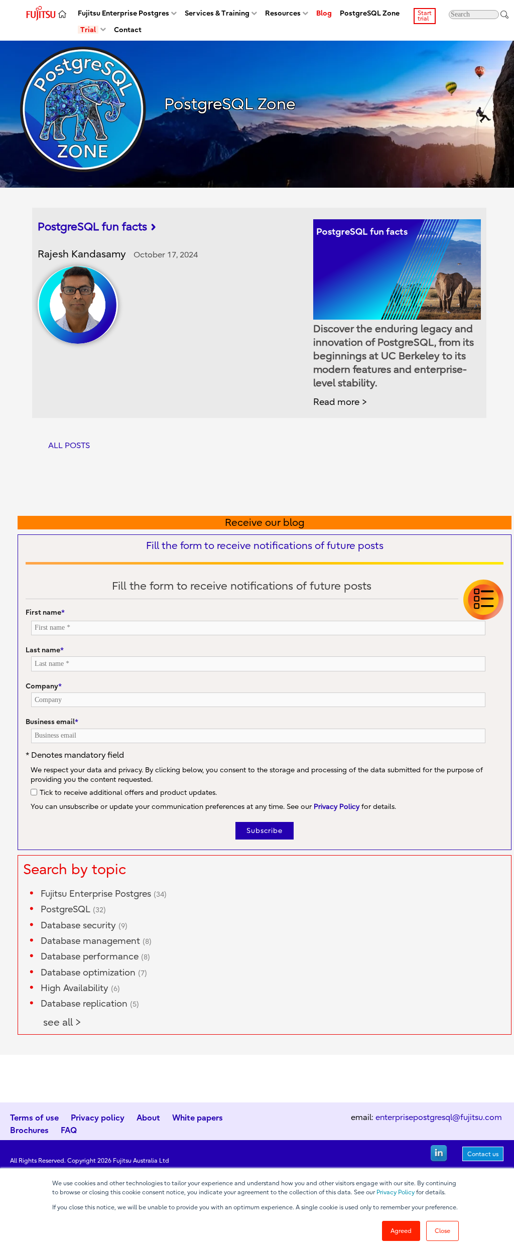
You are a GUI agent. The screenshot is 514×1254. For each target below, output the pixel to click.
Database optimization (94, 972)
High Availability (80, 988)
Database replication (90, 1004)
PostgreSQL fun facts (92, 226)
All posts (69, 445)
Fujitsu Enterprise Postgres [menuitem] (123, 13)
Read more (336, 402)
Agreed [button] (401, 1230)
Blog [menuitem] (324, 13)
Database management (96, 941)
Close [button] (442, 1230)
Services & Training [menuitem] (217, 13)
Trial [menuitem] (88, 30)
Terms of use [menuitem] (34, 1117)
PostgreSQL (73, 909)
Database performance (95, 956)
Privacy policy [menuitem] (97, 1117)
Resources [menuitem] (283, 13)
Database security (84, 925)
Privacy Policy (395, 1192)
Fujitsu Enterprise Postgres (104, 894)
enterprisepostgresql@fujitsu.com (438, 1117)
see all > (62, 1022)
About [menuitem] (148, 1117)
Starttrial (425, 16)
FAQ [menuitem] (69, 1130)
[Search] (504, 15)
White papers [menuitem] (197, 1117)
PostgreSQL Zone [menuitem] (370, 13)
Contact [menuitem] (128, 30)
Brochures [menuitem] (29, 1130)
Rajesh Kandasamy (82, 254)
